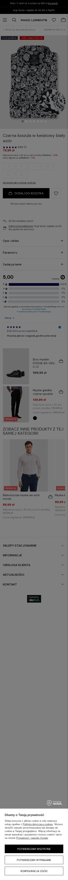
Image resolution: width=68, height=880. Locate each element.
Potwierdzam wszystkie (34, 849)
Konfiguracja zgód (34, 871)
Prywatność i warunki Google (32, 838)
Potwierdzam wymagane (34, 860)
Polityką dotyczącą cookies (38, 824)
